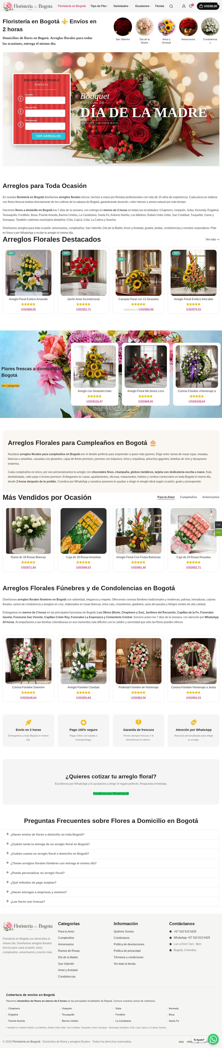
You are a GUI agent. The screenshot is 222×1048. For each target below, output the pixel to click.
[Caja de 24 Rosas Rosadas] (194, 531)
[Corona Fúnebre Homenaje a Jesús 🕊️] (194, 661)
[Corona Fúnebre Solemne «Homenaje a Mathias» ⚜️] (28, 661)
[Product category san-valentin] (123, 30)
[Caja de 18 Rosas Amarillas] (84, 531)
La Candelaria (123, 1020)
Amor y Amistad (68, 970)
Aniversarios (66, 944)
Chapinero (14, 1008)
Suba (118, 1008)
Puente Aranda (16, 1020)
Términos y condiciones (128, 957)
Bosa (171, 1014)
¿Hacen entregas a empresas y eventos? (39, 892)
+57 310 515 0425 (185, 931)
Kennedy (174, 1008)
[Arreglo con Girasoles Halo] (95, 366)
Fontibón (120, 1014)
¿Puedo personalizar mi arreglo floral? (38, 873)
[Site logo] (28, 5)
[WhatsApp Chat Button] (213, 1039)
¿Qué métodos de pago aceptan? (33, 882)
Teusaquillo (68, 1014)
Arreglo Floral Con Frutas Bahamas (138, 557)
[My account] (183, 6)
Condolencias (66, 976)
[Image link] (28, 925)
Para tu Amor (66, 931)
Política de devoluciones (129, 944)
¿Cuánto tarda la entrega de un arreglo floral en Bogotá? (50, 844)
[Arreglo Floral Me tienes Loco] (146, 366)
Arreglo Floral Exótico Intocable (193, 299)
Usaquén (67, 1008)
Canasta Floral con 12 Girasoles (138, 299)
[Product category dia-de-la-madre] (144, 32)
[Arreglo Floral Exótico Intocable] (194, 273)
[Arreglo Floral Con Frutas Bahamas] (139, 531)
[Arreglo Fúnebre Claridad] (84, 661)
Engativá (13, 1014)
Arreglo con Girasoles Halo (94, 391)
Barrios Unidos (70, 1020)
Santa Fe (174, 1020)
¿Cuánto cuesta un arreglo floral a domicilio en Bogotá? (50, 853)
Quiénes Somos (124, 931)
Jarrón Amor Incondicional (83, 299)
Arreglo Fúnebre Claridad (83, 687)
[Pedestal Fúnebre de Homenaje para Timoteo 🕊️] (139, 661)
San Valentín (66, 963)
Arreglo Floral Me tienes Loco (145, 391)
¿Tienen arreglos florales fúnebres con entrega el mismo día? (54, 863)
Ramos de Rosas (69, 950)
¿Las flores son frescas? (28, 901)
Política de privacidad (127, 950)
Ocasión (29, 95)
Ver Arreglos (48, 136)
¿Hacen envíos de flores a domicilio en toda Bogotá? (47, 834)
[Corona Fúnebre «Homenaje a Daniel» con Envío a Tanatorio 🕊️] (197, 366)
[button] (111, 834)
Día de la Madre (68, 957)
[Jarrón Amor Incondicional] (84, 273)
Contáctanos (122, 938)
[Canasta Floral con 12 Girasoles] (139, 273)
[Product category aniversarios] (188, 30)
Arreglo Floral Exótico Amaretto (28, 299)
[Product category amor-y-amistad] (166, 32)
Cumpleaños (66, 938)
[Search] (171, 6)
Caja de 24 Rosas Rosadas (193, 557)
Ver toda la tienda (124, 963)
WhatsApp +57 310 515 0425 (192, 937)
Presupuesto (31, 120)
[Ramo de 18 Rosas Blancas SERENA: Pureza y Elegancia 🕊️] (28, 531)
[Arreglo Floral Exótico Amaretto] (28, 273)
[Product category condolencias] (210, 32)
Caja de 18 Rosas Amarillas (83, 557)
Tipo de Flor (31, 107)
